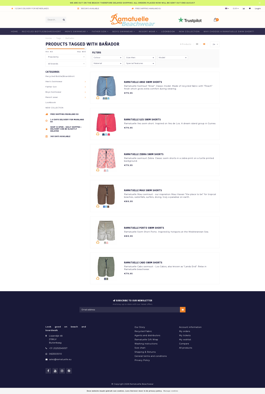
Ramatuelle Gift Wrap (146, 339)
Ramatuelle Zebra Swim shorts (144, 154)
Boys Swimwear (122, 31)
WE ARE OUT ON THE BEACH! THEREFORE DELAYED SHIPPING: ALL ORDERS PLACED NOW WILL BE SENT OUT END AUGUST (132, 3)
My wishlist (185, 339)
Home (14, 31)
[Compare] (244, 8)
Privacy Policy (142, 360)
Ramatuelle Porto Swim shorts (144, 227)
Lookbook (168, 31)
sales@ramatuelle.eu (60, 359)
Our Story (140, 327)
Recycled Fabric (143, 331)
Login (258, 8)
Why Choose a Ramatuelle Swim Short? (229, 31)
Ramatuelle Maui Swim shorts (143, 190)
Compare (184, 343)
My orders (184, 331)
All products (185, 348)
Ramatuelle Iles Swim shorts (142, 119)
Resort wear (147, 31)
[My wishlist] (250, 8)
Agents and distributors (147, 335)
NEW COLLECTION (189, 31)
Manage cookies (170, 391)
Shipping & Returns (145, 352)
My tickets (185, 335)
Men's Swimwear (75, 31)
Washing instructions (146, 343)
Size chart (140, 348)
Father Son (99, 31)
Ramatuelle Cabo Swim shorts (143, 262)
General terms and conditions (151, 356)
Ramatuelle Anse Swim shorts (143, 82)
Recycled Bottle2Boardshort (41, 31)
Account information (190, 327)
